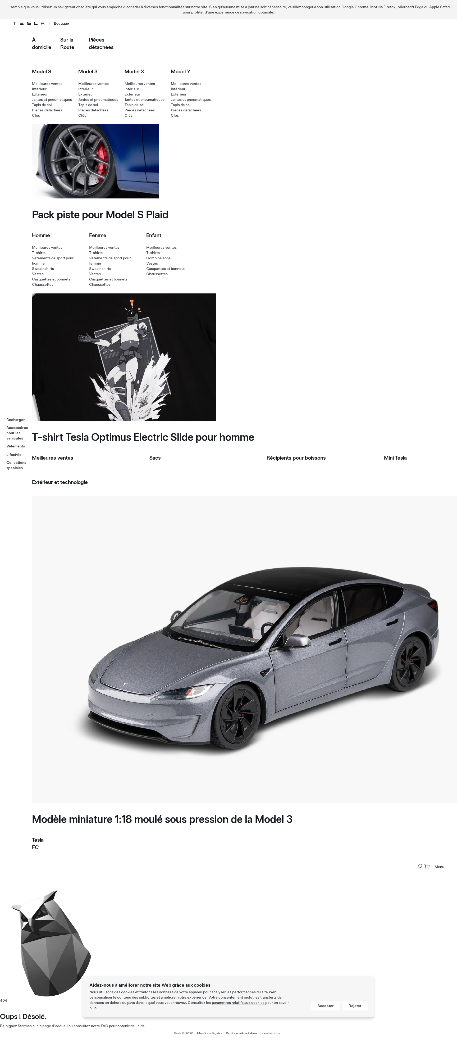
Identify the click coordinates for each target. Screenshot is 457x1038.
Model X (134, 71)
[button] (421, 866)
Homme (41, 235)
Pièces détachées (47, 110)
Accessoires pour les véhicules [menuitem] (17, 432)
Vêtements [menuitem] (15, 446)
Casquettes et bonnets (51, 279)
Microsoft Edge (410, 7)
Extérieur (40, 94)
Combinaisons (158, 258)
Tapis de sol (42, 105)
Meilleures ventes (47, 83)
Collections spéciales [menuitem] (16, 465)
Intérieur (39, 89)
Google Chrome (354, 7)
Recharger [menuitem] (15, 420)
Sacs (155, 458)
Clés (36, 115)
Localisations (270, 1033)
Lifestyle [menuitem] (13, 454)
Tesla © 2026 (183, 1033)
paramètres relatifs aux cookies (238, 1002)
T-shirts (38, 253)
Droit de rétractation (241, 1033)
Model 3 (88, 71)
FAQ (104, 1026)
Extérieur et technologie (60, 482)
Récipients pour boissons (296, 458)
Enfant (153, 235)
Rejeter (355, 1006)
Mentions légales (209, 1033)
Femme (97, 235)
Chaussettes (42, 284)
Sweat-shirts (43, 268)
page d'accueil (55, 1026)
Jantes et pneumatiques (52, 99)
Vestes (38, 274)
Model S (41, 71)
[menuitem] (427, 867)
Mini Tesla (395, 458)
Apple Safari (439, 7)
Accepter (325, 1006)
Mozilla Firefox (383, 7)
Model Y (180, 71)
